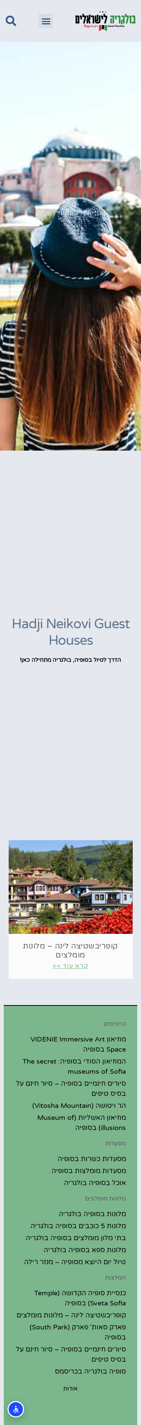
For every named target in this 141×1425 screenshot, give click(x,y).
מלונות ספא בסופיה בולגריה (85, 1250)
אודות (70, 1388)
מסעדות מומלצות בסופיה (89, 1171)
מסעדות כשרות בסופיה (92, 1159)
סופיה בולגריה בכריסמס (90, 1371)
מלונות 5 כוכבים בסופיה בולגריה (78, 1226)
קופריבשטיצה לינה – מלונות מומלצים (70, 951)
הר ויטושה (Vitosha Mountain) (79, 1105)
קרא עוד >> (70, 966)
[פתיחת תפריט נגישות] (16, 1409)
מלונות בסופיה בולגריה (92, 1214)
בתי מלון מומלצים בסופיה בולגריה (76, 1238)
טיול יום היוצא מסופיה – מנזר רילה (75, 1262)
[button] (46, 21)
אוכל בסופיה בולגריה (95, 1183)
